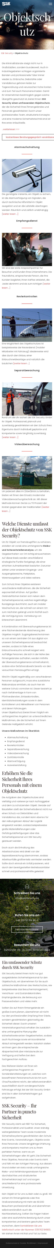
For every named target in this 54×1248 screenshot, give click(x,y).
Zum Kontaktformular (27, 929)
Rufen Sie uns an (27, 915)
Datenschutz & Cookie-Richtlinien (21, 1243)
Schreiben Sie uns (27, 893)
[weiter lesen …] (21, 363)
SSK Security (7, 53)
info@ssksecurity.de (27, 898)
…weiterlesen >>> (10, 129)
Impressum (43, 1243)
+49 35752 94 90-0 (27, 920)
